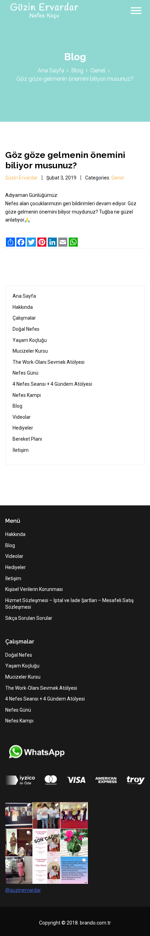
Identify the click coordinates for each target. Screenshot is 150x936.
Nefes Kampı (27, 395)
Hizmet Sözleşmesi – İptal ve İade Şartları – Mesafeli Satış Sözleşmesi (69, 604)
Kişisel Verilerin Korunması (34, 589)
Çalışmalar (24, 318)
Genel (97, 70)
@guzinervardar (23, 890)
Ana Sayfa (51, 70)
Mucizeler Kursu (30, 351)
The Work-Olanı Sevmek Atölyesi (48, 362)
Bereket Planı (27, 439)
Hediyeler (23, 428)
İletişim (21, 450)
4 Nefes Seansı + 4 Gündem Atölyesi (52, 384)
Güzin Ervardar (21, 178)
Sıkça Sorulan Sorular (28, 618)
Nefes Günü (25, 373)
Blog (77, 70)
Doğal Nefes (26, 329)
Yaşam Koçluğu (30, 340)
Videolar (22, 417)
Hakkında (23, 307)
